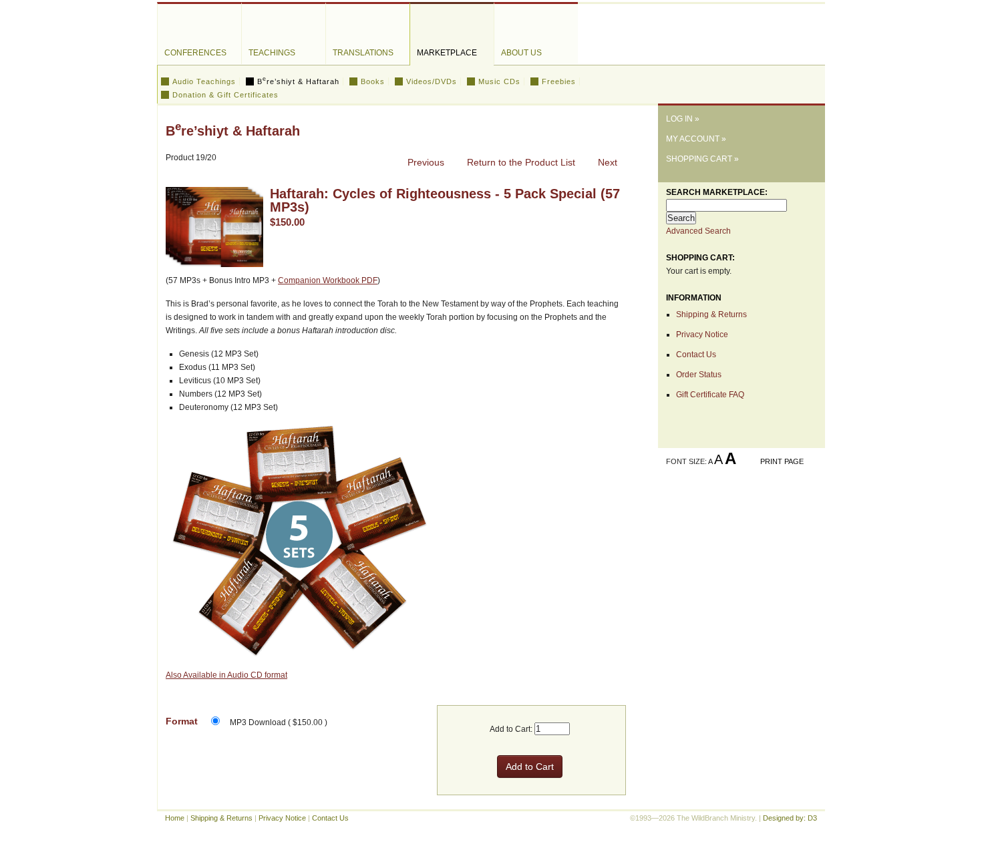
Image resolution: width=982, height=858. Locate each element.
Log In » (682, 119)
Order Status (698, 374)
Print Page (782, 461)
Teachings (272, 52)
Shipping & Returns (711, 314)
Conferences (195, 52)
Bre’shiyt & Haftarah (298, 81)
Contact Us (696, 354)
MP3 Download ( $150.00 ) (278, 722)
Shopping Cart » (702, 159)
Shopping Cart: (700, 257)
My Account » (696, 139)
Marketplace (447, 52)
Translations (363, 52)
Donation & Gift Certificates (225, 95)
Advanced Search (698, 231)
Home (174, 818)
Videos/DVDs (431, 81)
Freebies (559, 81)
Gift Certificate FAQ (710, 394)
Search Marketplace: (717, 192)
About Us (521, 52)
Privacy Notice (702, 334)
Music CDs (499, 81)
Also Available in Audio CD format (226, 675)
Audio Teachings (204, 81)
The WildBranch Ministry (741, 49)
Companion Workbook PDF (327, 280)
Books (373, 81)
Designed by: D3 (790, 818)
